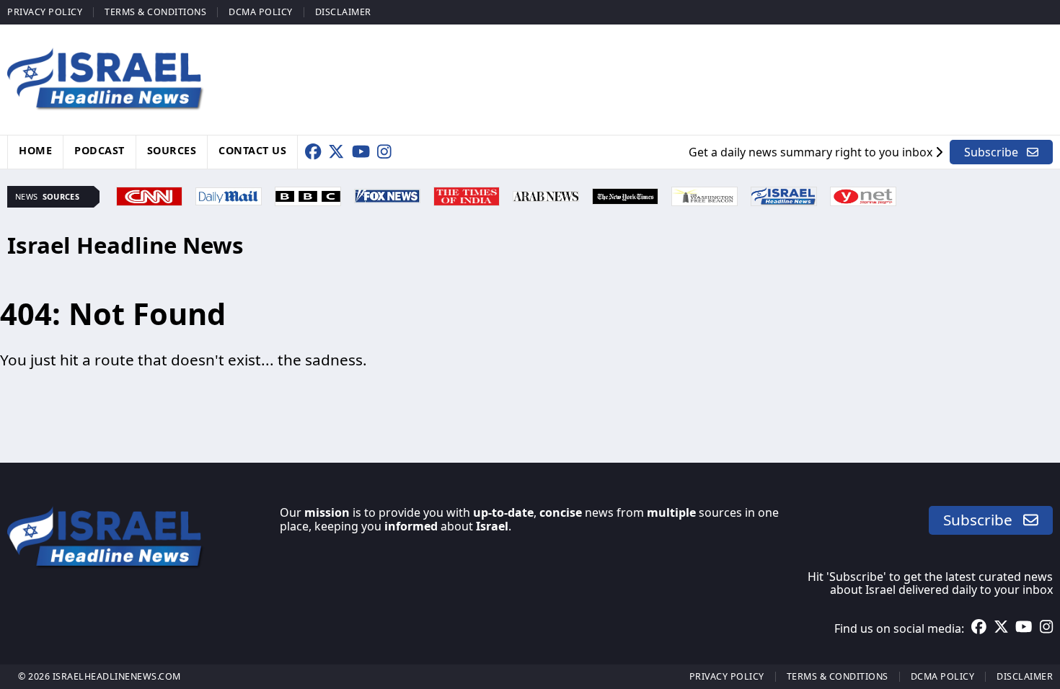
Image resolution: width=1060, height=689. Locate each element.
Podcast (99, 150)
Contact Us (252, 150)
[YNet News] (863, 195)
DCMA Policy (261, 12)
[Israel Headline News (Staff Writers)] (784, 195)
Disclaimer (343, 12)
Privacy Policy (44, 12)
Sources (172, 150)
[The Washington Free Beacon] (704, 195)
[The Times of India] (466, 195)
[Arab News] (546, 195)
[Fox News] (387, 195)
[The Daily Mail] (228, 195)
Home (35, 150)
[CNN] (149, 195)
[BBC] (308, 195)
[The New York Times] (625, 195)
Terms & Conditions (155, 12)
